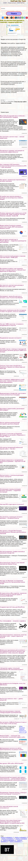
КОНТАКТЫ (20, 3)
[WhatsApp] (22, 18)
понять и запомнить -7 (15, 841)
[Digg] (11, 18)
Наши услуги (12, 3)
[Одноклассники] (5, 18)
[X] (7, 18)
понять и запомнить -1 (7, 837)
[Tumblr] (18, 18)
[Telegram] (25, 18)
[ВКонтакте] (3, 18)
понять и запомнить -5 (9, 840)
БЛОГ (5, 3)
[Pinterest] (27, 18)
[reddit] (14, 18)
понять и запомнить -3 (8, 838)
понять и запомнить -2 (21, 837)
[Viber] (20, 18)
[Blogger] (9, 18)
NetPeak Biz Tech (19, 1)
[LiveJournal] (16, 18)
